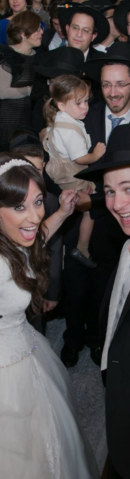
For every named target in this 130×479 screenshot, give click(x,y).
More (106, 6)
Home (30, 6)
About (37, 6)
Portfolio (48, 6)
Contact (97, 6)
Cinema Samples (84, 6)
